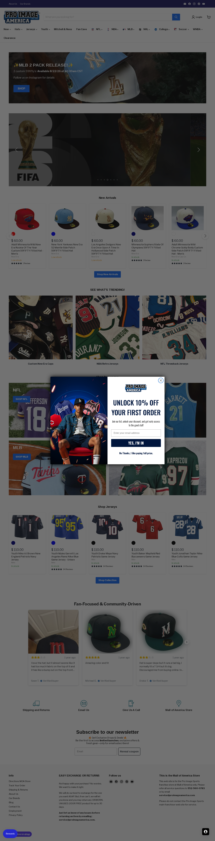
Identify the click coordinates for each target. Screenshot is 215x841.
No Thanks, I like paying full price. (136, 453)
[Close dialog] (160, 380)
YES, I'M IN (136, 443)
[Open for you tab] (205, 831)
